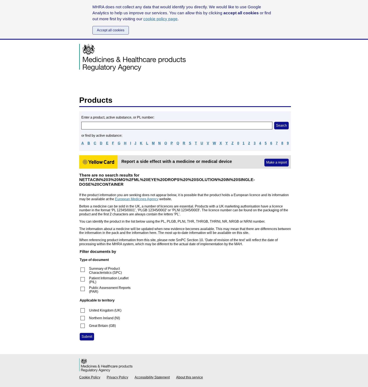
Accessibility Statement (152, 377)
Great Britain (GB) (102, 326)
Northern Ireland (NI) (104, 318)
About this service (189, 377)
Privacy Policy (117, 377)
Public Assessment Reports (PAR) (110, 289)
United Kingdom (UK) (105, 310)
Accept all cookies (110, 30)
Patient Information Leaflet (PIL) (108, 280)
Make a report (276, 162)
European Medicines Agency (136, 199)
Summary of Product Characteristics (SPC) (105, 270)
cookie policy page (160, 19)
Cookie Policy (89, 377)
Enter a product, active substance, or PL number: (117, 117)
